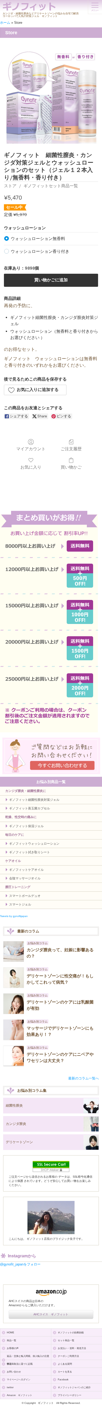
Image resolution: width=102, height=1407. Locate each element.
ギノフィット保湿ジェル (26, 826)
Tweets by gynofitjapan (14, 916)
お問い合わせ (14, 1371)
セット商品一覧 (66, 1340)
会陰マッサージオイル (25, 878)
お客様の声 (13, 1348)
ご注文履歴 (71, 448)
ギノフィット (46, 1403)
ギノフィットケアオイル (26, 870)
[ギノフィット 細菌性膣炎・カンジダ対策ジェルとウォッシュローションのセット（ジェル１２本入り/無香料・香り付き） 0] (51, 97)
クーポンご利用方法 (68, 1356)
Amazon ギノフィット (19, 1395)
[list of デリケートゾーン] (91, 1142)
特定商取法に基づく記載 (20, 1364)
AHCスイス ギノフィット (50, 1314)
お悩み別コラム (37, 943)
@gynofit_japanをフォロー (20, 1264)
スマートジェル (20, 904)
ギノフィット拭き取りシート (29, 852)
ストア (10, 185)
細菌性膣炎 (14, 1105)
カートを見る (65, 1371)
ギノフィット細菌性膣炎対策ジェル (34, 800)
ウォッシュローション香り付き (40, 251)
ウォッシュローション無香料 (38, 238)
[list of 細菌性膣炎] (91, 1106)
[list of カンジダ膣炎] (91, 1124)
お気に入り (30, 467)
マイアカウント (31, 448)
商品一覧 (11, 1340)
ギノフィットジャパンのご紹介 (74, 1387)
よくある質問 (65, 1364)
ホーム (5, 23)
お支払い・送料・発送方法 (72, 1348)
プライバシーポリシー (69, 1395)
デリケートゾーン (19, 1142)
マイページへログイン (18, 1379)
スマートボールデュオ (25, 896)
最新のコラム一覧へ (83, 1078)
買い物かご (71, 467)
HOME (10, 1332)
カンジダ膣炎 (16, 1124)
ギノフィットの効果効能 (71, 1332)
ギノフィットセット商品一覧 (51, 185)
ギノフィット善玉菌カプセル (29, 808)
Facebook (63, 1379)
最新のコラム (28, 931)
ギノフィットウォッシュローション (34, 843)
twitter (10, 1387)
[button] (35, 390)
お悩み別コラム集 (32, 1090)
